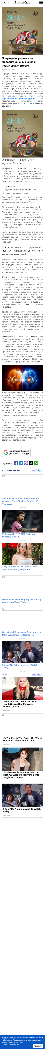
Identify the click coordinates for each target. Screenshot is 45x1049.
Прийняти (38, 1046)
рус (8, 2)
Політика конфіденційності (11, 1044)
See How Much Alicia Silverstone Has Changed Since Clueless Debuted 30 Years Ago (20, 501)
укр (3, 2)
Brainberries (22, 507)
